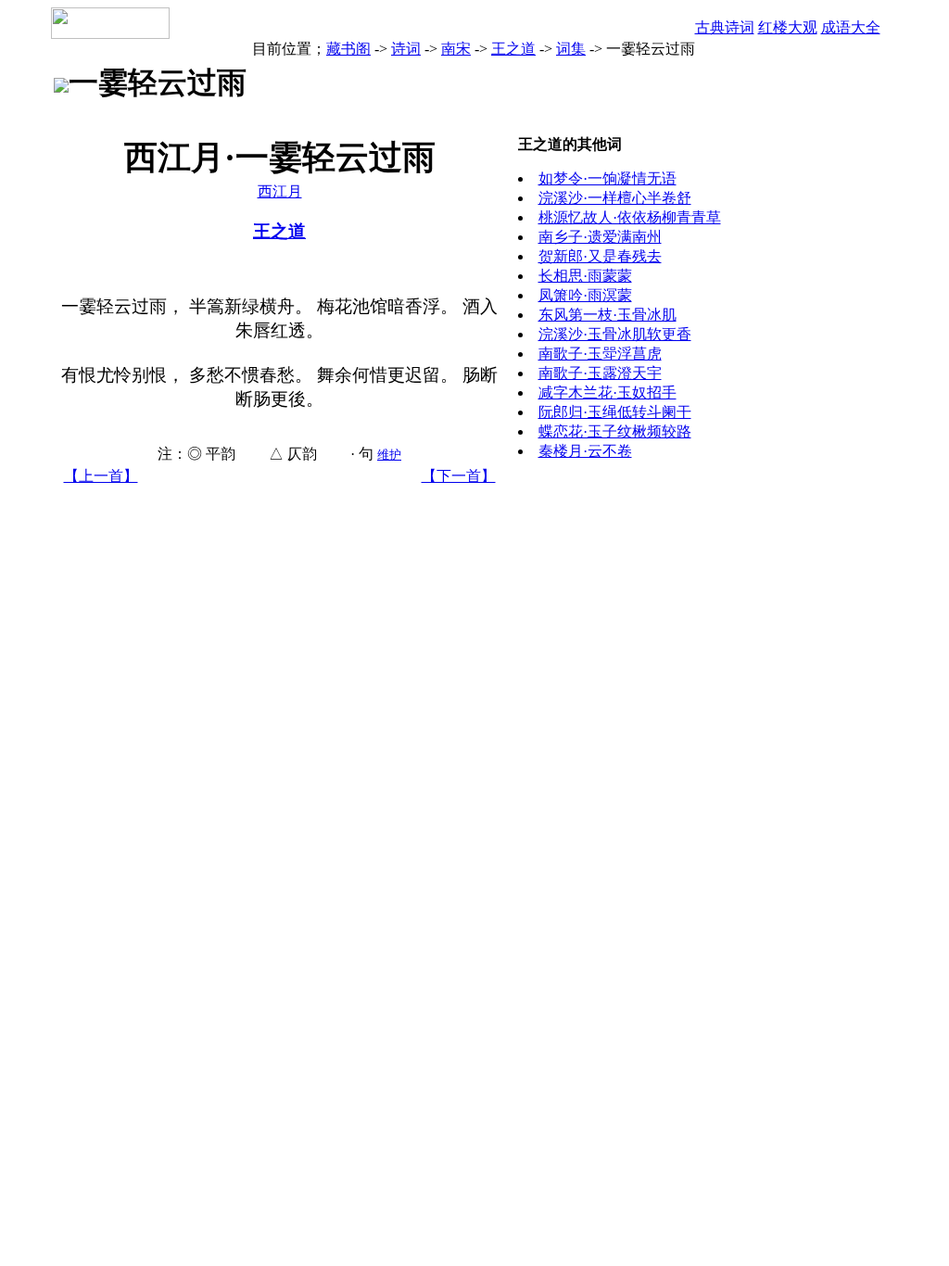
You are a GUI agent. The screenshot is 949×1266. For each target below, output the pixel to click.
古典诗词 (724, 27)
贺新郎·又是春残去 (600, 256)
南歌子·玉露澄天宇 (600, 373)
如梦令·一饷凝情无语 (607, 178)
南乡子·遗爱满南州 (600, 237)
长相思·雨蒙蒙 (585, 276)
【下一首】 (459, 476)
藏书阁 (348, 49)
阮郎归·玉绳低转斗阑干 (614, 412)
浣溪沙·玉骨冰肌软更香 (614, 334)
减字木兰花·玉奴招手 (607, 392)
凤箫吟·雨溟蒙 (585, 295)
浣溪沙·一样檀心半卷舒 (614, 198)
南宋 (456, 49)
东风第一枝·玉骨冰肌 (607, 315)
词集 (571, 49)
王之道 (513, 49)
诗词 (406, 49)
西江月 (280, 191)
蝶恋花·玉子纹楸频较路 (614, 431)
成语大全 (850, 27)
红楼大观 (787, 27)
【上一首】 (101, 476)
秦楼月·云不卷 (585, 451)
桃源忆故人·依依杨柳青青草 (629, 217)
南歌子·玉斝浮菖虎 (600, 353)
